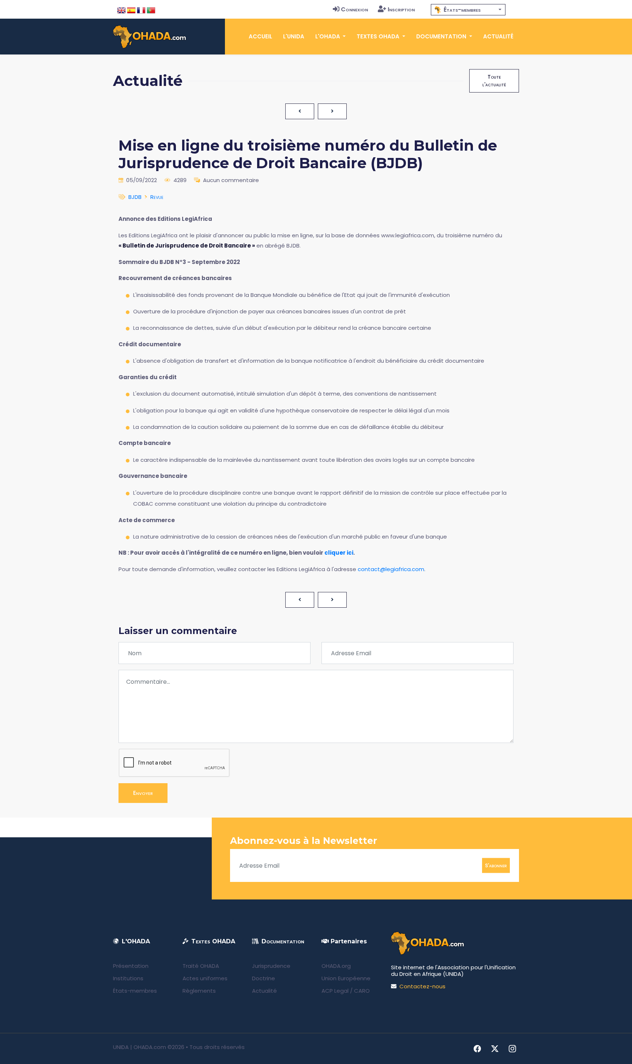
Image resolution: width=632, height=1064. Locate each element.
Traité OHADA (201, 966)
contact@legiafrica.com (391, 569)
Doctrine (263, 978)
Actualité (498, 36)
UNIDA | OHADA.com (139, 1047)
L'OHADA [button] (328, 36)
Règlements (199, 991)
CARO (362, 991)
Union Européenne (345, 978)
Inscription (401, 9)
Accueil (260, 36)
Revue (156, 197)
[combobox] (468, 9)
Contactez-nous (422, 986)
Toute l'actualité (494, 80)
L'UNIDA (293, 36)
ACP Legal (335, 991)
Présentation (130, 966)
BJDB (135, 197)
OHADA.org (336, 966)
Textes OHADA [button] (379, 36)
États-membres (135, 991)
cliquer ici (338, 552)
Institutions (128, 978)
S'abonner (496, 865)
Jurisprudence (271, 966)
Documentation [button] (442, 36)
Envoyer (143, 793)
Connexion (354, 9)
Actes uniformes (205, 978)
